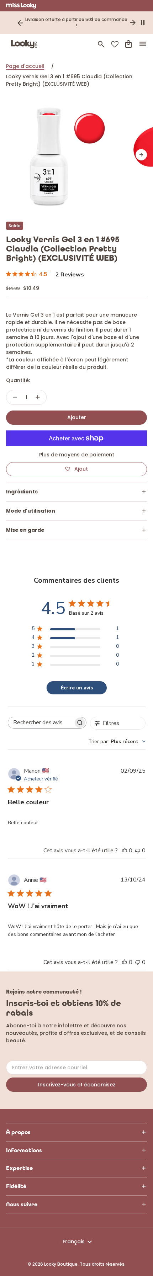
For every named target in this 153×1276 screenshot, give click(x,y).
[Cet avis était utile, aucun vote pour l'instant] (124, 850)
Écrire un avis (77, 687)
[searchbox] (40, 722)
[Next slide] (132, 22)
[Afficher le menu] (142, 44)
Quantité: (18, 380)
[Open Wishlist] (114, 44)
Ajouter (76, 417)
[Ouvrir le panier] (128, 44)
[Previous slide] (20, 22)
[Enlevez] (15, 397)
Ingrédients (22, 491)
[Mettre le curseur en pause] (142, 22)
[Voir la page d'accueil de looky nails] (25, 44)
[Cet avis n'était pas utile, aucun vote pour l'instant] (137, 850)
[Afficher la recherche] (101, 44)
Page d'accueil (25, 66)
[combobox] (117, 741)
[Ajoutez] (37, 397)
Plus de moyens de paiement (76, 454)
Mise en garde (25, 530)
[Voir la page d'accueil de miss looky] (21, 6)
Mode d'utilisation (30, 510)
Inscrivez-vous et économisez (76, 1084)
